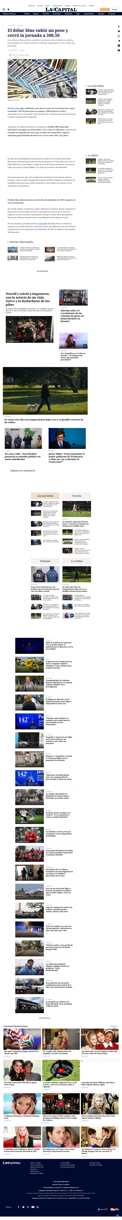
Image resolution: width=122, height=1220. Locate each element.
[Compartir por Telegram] (119, 41)
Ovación (46, 14)
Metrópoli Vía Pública (36, 1173)
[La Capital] (61, 9)
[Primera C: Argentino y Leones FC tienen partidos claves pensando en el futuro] (45, 759)
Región (36, 14)
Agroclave (33, 1169)
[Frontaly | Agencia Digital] (113, 1209)
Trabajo (47, 5)
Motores (40, 5)
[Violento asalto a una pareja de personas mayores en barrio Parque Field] (45, 948)
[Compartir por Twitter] (119, 31)
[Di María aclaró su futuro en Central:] (45, 816)
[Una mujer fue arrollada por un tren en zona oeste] (45, 542)
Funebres (67, 5)
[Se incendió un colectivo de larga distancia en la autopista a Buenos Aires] (45, 1005)
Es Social (111, 14)
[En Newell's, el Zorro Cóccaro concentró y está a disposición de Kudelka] (45, 835)
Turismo (91, 5)
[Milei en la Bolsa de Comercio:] (45, 646)
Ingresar (114, 9)
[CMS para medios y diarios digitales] (103, 1209)
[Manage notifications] (117, 1215)
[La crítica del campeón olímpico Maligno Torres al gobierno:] (45, 967)
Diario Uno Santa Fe (36, 1165)
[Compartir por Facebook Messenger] (119, 46)
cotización (42, 223)
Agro (78, 14)
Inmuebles (31, 5)
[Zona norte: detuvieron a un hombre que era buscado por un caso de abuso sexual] (45, 580)
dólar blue (14, 108)
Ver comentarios (42, 271)
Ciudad (26, 14)
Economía (57, 14)
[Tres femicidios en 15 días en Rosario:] (73, 348)
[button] (4, 9)
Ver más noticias (44, 1018)
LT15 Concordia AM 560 (67, 1167)
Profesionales (57, 5)
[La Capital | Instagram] (28, 1207)
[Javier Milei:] (67, 447)
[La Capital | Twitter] (23, 1207)
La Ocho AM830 (65, 1163)
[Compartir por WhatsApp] (119, 36)
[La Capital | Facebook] (18, 1207)
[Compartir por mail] (119, 50)
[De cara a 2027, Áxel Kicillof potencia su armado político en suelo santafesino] (23, 447)
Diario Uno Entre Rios (37, 1167)
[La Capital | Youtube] (33, 1207)
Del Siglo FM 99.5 (95, 1163)
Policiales (68, 14)
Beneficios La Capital (79, 5)
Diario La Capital (35, 1163)
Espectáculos (89, 14)
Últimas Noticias (9, 14)
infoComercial (34, 1171)
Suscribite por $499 (105, 9)
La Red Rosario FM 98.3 (67, 1165)
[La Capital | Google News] (38, 1207)
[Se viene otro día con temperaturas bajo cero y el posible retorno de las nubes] (45, 396)
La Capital (11, 25)
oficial (11, 203)
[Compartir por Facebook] (119, 26)
